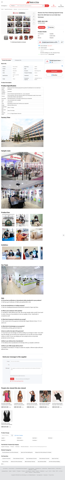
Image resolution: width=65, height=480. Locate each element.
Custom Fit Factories (6, 458)
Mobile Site (30, 469)
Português (18, 471)
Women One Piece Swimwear (16, 461)
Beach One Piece (55, 458)
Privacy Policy (51, 474)
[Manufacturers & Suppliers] (32, 2)
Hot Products (5, 468)
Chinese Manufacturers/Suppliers (21, 468)
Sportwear (34, 438)
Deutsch (37, 471)
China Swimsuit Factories (44, 458)
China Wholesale (31, 468)
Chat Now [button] (51, 27)
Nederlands (42, 471)
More (2, 464)
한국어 (50, 471)
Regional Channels (51, 468)
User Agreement (39, 474)
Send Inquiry (42, 27)
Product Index (58, 468)
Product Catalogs (19, 435)
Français (23, 471)
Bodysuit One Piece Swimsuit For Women (43, 452)
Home (2, 9)
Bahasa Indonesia (37, 472)
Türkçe (26, 472)
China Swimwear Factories (18, 458)
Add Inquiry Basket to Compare (19, 42)
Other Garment (20, 440)
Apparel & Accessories (8, 9)
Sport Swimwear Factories (31, 458)
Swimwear (50, 438)
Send (12, 378)
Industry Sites (44, 468)
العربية (47, 471)
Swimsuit (15, 9)
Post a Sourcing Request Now (16, 381)
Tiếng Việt (30, 472)
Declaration (46, 474)
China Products (11, 468)
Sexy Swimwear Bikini (42, 461)
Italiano (33, 471)
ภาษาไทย (60, 471)
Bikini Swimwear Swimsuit (30, 461)
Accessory (34, 440)
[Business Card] (62, 65)
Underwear (19, 438)
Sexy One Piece (5, 461)
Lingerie (2, 438)
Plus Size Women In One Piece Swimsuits (10, 452)
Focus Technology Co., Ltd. (24, 474)
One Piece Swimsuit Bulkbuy (54, 461)
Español (14, 471)
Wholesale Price (38, 468)
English (10, 471)
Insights (35, 469)
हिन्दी (57, 471)
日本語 (54, 471)
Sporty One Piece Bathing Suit (27, 452)
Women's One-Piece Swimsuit (23, 9)
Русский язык (28, 471)
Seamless (3, 440)
